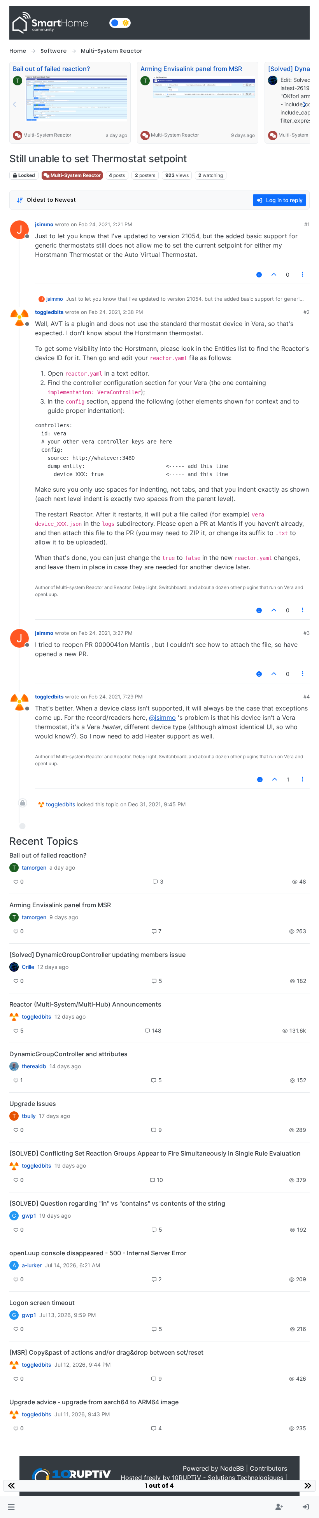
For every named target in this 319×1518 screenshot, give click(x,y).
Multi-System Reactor (47, 135)
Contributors (268, 1468)
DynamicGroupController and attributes (68, 1054)
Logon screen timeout (42, 1303)
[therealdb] (14, 1066)
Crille (28, 967)
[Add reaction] (259, 275)
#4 (306, 696)
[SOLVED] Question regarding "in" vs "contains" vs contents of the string (117, 1203)
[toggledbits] (14, 1016)
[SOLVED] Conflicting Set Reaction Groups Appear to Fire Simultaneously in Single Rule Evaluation (155, 1153)
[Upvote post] (274, 275)
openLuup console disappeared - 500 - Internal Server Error (97, 1253)
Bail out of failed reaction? (51, 69)
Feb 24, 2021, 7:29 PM (116, 696)
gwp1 (29, 1215)
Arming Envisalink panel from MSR (191, 69)
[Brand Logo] (57, 22)
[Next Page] (304, 104)
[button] (11, 1507)
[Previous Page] (14, 104)
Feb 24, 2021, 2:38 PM (116, 312)
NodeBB (232, 1468)
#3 (306, 633)
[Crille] (14, 967)
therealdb (34, 1066)
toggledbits (49, 312)
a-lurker (32, 1265)
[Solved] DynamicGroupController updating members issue (97, 954)
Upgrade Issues (32, 1103)
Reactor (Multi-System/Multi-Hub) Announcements (85, 1004)
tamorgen (34, 867)
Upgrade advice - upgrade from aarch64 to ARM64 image (94, 1402)
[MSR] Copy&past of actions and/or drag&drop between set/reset (106, 1352)
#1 (307, 224)
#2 (306, 312)
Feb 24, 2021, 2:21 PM (105, 224)
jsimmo (44, 224)
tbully (29, 1116)
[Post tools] (303, 275)
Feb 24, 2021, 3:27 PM (106, 633)
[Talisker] (14, 1414)
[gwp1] (14, 1165)
